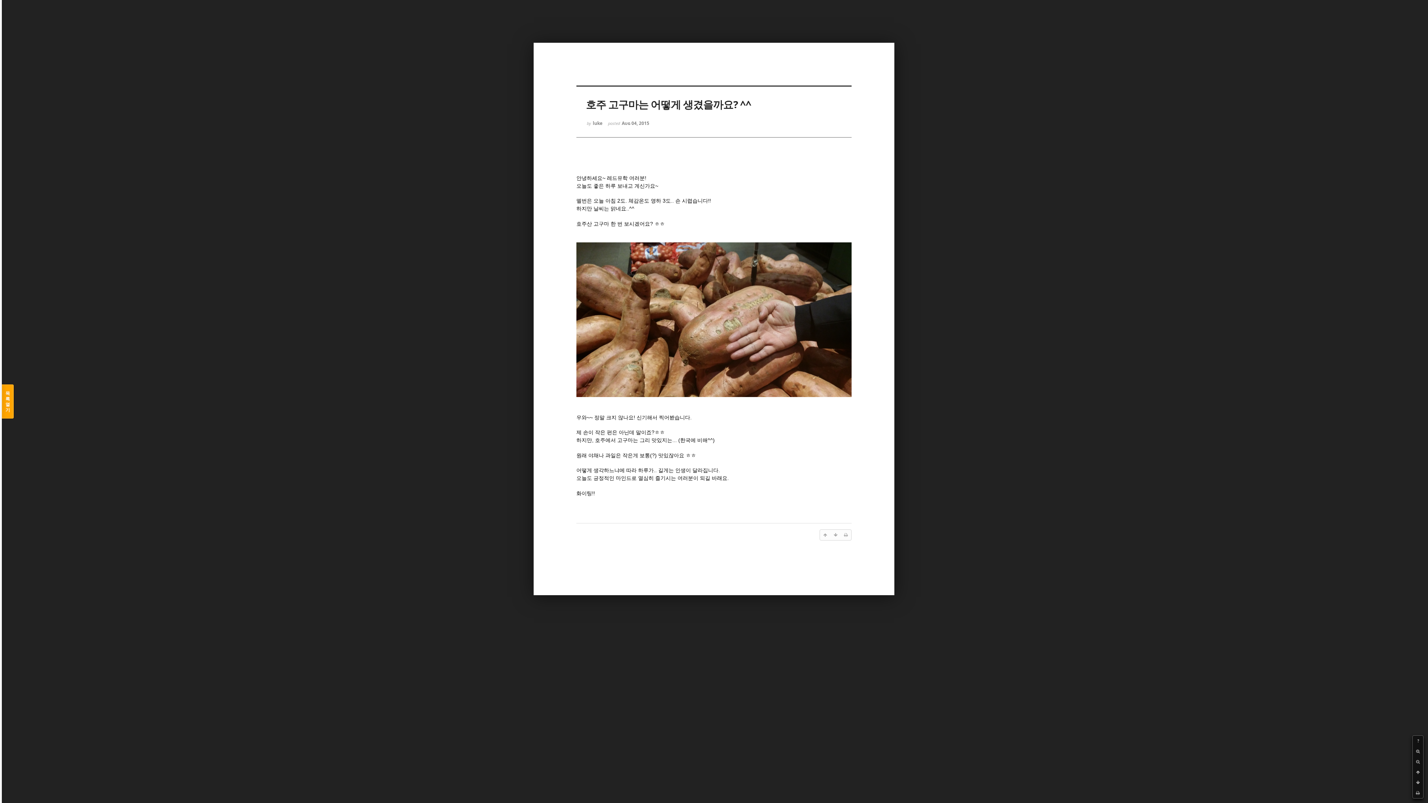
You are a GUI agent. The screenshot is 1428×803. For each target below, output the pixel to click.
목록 (8, 401)
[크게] (1418, 751)
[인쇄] (1418, 793)
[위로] (1418, 772)
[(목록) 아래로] (1418, 782)
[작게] (1418, 762)
